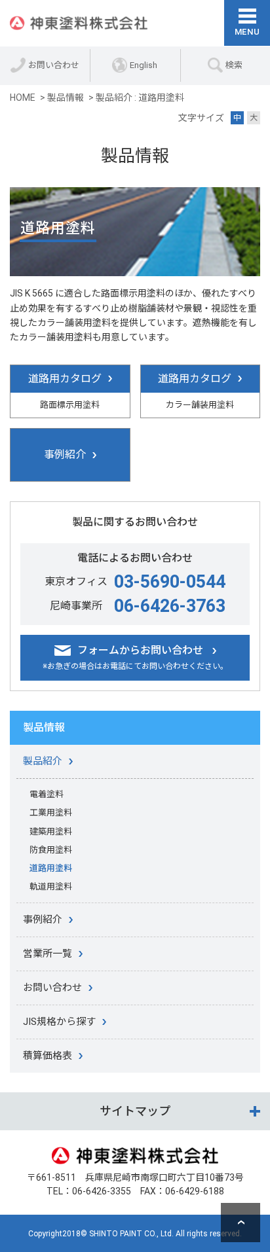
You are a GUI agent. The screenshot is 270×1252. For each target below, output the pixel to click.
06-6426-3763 (169, 606)
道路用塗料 (50, 868)
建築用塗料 (50, 831)
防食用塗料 (50, 850)
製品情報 (44, 727)
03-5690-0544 (169, 581)
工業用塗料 (50, 812)
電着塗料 (46, 794)
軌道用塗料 (50, 886)
